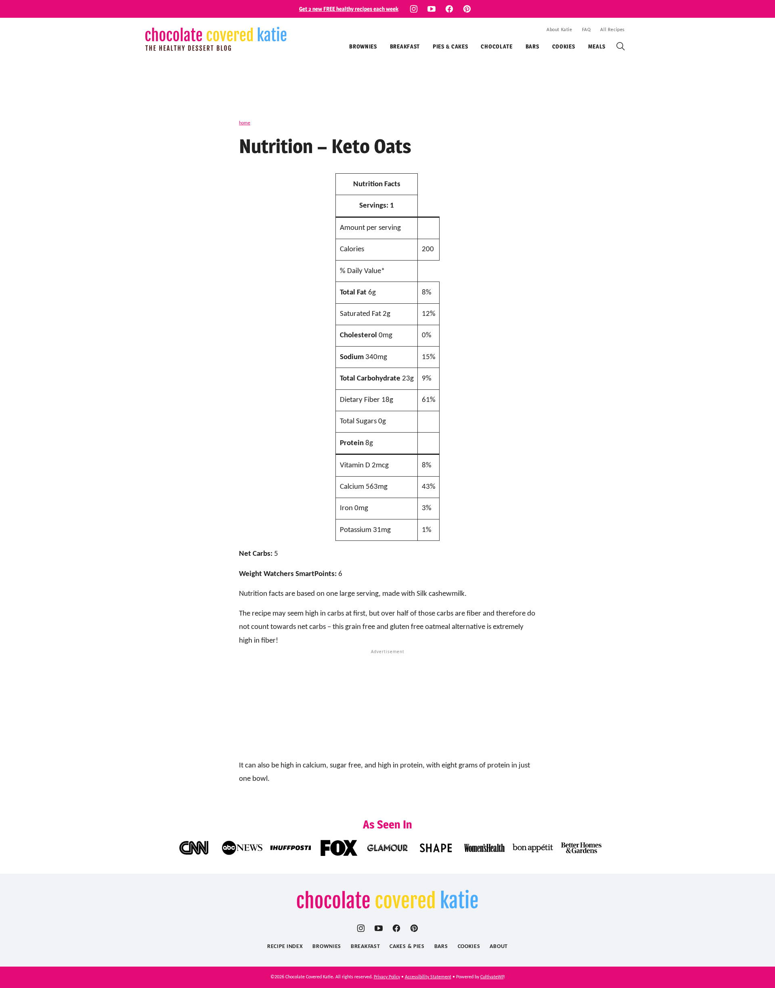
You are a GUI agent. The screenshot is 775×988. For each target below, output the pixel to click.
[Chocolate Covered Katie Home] (216, 38)
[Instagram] (414, 9)
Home (244, 123)
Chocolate (496, 46)
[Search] (621, 46)
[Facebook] (449, 9)
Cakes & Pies (407, 947)
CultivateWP (492, 977)
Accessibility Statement (428, 977)
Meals (597, 46)
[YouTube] (431, 9)
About (499, 947)
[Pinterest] (467, 9)
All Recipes (612, 29)
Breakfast (405, 46)
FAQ (586, 29)
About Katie (559, 29)
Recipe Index (285, 947)
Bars (532, 46)
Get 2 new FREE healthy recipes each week (348, 8)
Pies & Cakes (450, 46)
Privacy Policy (387, 977)
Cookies (563, 46)
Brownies (363, 46)
